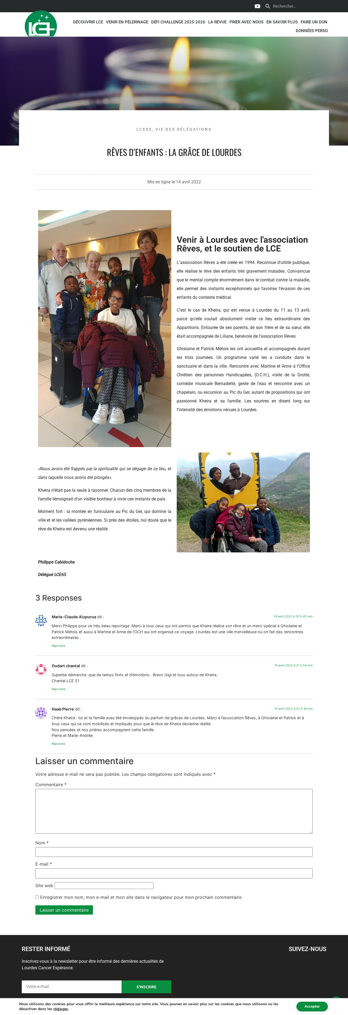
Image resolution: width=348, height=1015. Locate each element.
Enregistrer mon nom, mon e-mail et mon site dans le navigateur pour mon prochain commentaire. (141, 897)
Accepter (312, 1006)
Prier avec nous (246, 22)
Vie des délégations (184, 129)
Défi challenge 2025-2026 (178, 22)
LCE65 (144, 129)
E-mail (43, 864)
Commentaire (51, 784)
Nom (42, 843)
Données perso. (312, 30)
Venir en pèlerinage (127, 22)
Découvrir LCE (88, 22)
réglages (60, 1009)
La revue (217, 22)
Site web (44, 885)
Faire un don (314, 22)
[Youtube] (257, 6)
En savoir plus (282, 22)
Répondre (58, 646)
